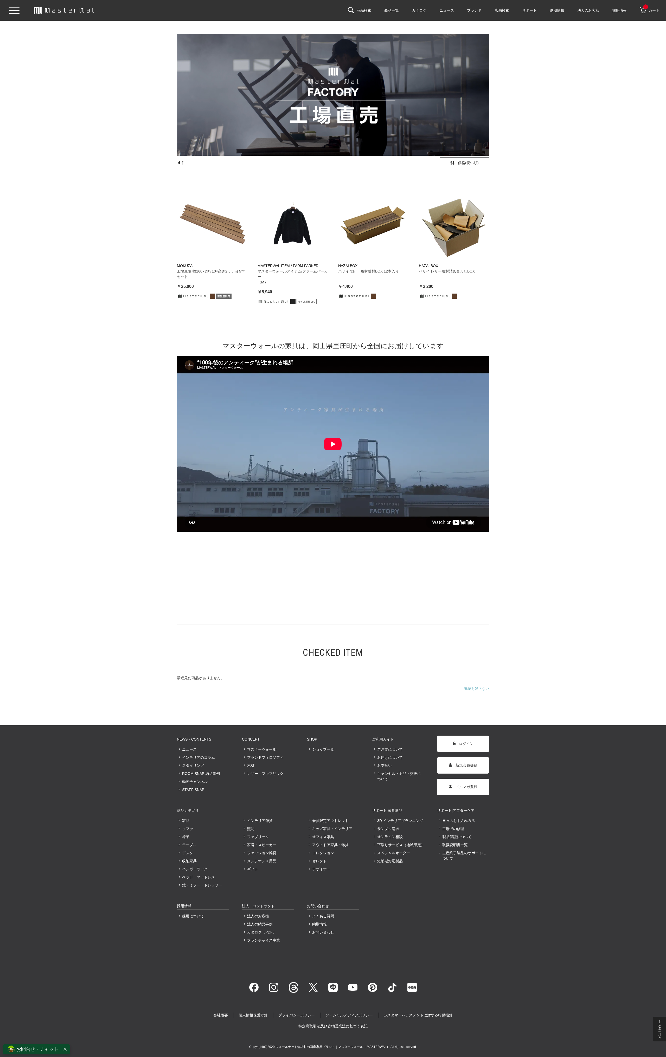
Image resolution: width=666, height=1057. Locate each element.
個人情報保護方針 (253, 1015)
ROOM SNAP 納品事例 (201, 773)
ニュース (189, 749)
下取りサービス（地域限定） (400, 845)
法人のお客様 (258, 916)
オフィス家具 (323, 837)
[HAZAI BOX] (373, 224)
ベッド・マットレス (198, 877)
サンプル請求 (388, 829)
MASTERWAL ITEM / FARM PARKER (288, 266)
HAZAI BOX (347, 266)
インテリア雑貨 (260, 821)
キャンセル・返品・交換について (399, 776)
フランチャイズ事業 (263, 940)
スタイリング (193, 765)
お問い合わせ (323, 932)
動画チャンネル (195, 782)
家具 (185, 821)
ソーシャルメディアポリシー (349, 1015)
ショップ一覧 (323, 749)
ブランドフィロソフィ (265, 757)
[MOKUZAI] (212, 224)
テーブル (189, 845)
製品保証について (456, 837)
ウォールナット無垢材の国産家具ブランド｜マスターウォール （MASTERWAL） (333, 1047)
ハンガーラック (195, 869)
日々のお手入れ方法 (458, 821)
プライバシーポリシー (296, 1015)
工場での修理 (453, 829)
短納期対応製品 (390, 861)
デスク (187, 853)
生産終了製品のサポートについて (464, 855)
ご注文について (390, 749)
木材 (250, 765)
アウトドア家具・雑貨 (330, 845)
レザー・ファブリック (265, 773)
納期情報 (319, 924)
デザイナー (321, 869)
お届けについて (390, 757)
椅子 (185, 837)
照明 (250, 829)
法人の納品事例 (260, 924)
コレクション (323, 853)
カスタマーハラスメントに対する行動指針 (418, 1015)
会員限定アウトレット (330, 821)
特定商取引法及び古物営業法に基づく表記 (333, 1026)
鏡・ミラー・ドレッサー (202, 885)
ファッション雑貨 (261, 853)
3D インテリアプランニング (400, 821)
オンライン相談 (390, 837)
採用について (193, 916)
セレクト (319, 861)
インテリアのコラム (198, 757)
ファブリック (258, 837)
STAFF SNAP (193, 790)
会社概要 (220, 1015)
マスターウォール (261, 749)
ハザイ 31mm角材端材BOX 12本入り (368, 271)
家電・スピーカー (261, 845)
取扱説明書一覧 (455, 845)
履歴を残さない (476, 688)
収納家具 (189, 861)
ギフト (252, 869)
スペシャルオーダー (393, 853)
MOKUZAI (185, 266)
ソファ (187, 829)
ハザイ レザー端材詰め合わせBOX (447, 271)
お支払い (384, 765)
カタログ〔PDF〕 (261, 932)
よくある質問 (323, 916)
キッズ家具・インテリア (332, 829)
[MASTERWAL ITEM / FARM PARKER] (293, 224)
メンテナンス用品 (261, 861)
